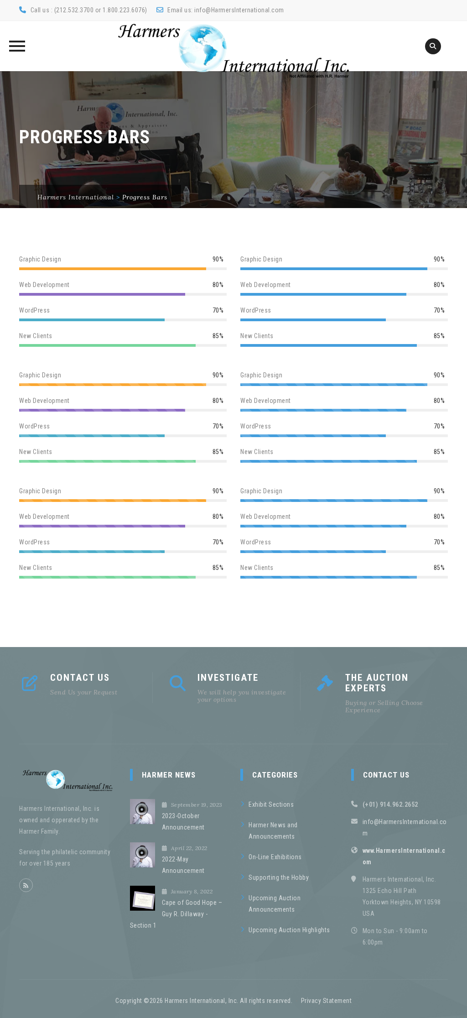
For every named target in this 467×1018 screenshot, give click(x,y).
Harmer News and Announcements (273, 830)
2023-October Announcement (183, 821)
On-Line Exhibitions (275, 857)
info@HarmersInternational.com (239, 10)
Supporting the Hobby (279, 877)
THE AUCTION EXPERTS (377, 683)
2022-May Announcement (183, 865)
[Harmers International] (233, 50)
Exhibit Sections (271, 804)
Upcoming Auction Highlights (289, 930)
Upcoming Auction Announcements (275, 903)
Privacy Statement (326, 1000)
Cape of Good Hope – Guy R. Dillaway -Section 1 (176, 914)
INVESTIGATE (228, 677)
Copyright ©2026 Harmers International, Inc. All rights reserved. (203, 1000)
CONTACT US (80, 677)
